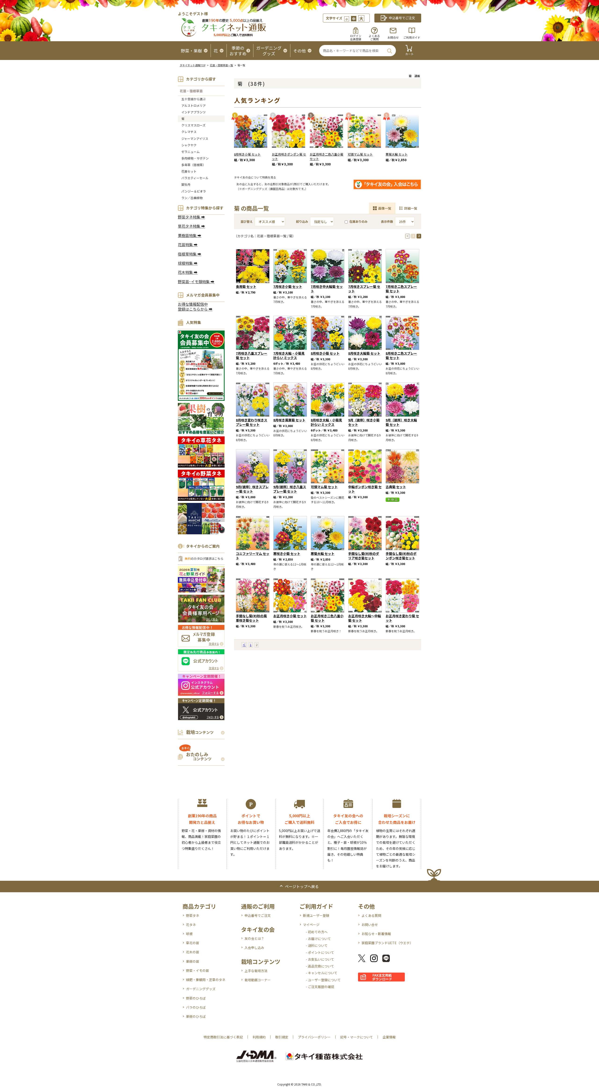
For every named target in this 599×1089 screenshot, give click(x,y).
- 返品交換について (320, 966)
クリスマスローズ (193, 125)
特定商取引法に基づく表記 (223, 1037)
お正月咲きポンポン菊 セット (289, 156)
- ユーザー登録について (323, 979)
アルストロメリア (193, 105)
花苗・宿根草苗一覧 (221, 65)
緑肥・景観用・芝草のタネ (205, 979)
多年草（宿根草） (193, 165)
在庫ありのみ (358, 221)
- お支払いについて (320, 959)
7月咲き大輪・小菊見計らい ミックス (289, 355)
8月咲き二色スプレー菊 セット (401, 355)
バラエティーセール (194, 178)
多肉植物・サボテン (195, 158)
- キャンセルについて (321, 972)
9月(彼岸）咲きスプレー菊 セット (252, 489)
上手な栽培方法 (256, 970)
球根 (189, 933)
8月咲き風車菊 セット (289, 420)
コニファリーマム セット (252, 555)
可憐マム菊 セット (360, 154)
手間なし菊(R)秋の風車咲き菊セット (251, 618)
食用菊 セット (246, 286)
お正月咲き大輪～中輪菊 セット (364, 618)
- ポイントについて (320, 952)
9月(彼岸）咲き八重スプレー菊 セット (289, 489)
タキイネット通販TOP (192, 65)
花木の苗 (192, 952)
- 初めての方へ (317, 931)
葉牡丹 (185, 184)
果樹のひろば (196, 1016)
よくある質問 (371, 915)
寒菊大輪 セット (397, 154)
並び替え (247, 221)
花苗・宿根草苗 (191, 91)
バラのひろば (196, 1007)
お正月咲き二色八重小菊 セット (326, 156)
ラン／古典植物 (192, 198)
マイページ (311, 924)
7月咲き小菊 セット (287, 286)
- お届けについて (318, 938)
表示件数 (387, 221)
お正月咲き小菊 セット (290, 615)
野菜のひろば (196, 998)
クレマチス (189, 132)
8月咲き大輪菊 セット (364, 353)
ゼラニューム (190, 151)
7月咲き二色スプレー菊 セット (401, 288)
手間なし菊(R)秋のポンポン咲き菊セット (401, 555)
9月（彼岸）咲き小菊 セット (364, 422)
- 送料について (317, 945)
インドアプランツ (193, 112)
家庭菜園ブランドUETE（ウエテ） (387, 942)
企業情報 (389, 1037)
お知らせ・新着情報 (376, 933)
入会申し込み (254, 947)
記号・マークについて (356, 1037)
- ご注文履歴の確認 (320, 986)
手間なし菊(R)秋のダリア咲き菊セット (363, 555)
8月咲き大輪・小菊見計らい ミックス (326, 422)
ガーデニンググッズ (200, 988)
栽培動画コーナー (258, 979)
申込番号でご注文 (258, 915)
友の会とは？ (254, 938)
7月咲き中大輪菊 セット (327, 288)
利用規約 (259, 1037)
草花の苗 (192, 942)
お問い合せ (370, 924)
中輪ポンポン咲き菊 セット (365, 489)
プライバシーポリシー (314, 1037)
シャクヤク (189, 145)
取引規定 (281, 1037)
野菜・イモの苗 (197, 970)
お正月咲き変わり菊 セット (402, 618)
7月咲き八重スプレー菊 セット (251, 355)
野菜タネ (192, 915)
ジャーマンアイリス (194, 138)
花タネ (191, 924)
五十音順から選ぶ (193, 99)
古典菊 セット (396, 486)
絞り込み (302, 221)
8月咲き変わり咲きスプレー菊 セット (251, 422)
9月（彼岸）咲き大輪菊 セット (401, 422)
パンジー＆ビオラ (193, 191)
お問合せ (393, 37)
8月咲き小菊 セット (247, 154)
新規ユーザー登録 (316, 915)
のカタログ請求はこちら (204, 558)
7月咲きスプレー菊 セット (364, 288)
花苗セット (189, 171)
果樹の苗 (192, 961)
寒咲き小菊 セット (286, 553)
